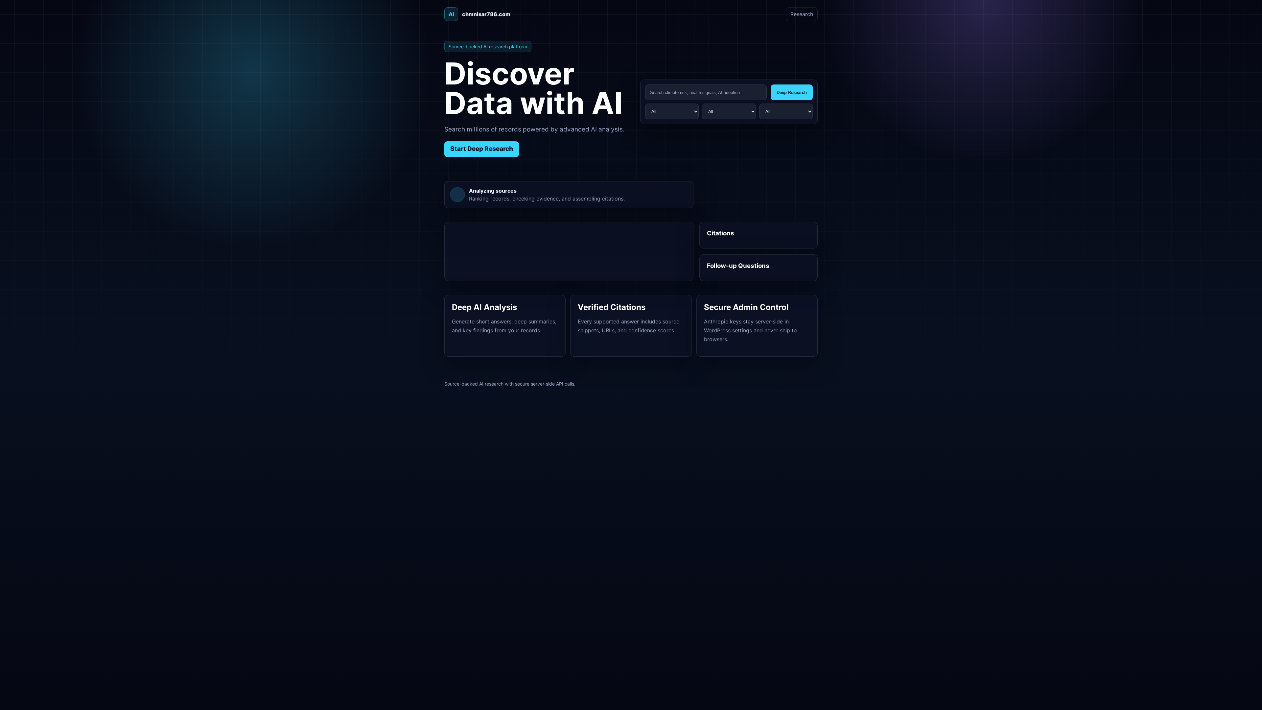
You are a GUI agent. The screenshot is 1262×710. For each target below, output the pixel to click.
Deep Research (792, 92)
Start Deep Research (481, 149)
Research (801, 14)
